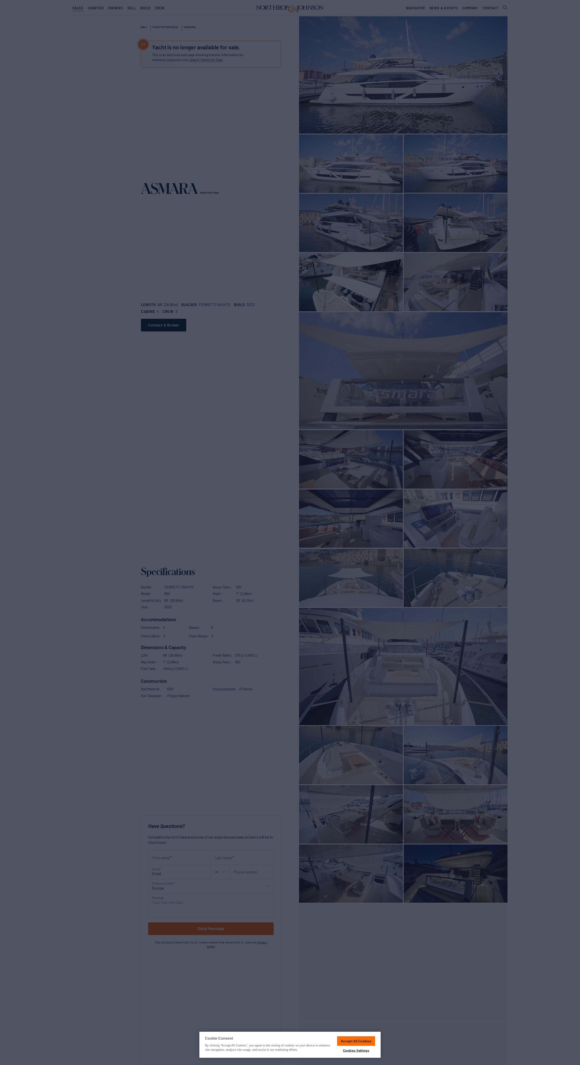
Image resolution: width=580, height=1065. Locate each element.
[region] (290, 1045)
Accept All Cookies (356, 1041)
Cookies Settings (356, 1050)
